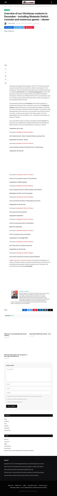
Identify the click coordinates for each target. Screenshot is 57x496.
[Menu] (6, 2)
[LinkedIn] (5, 76)
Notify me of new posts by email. (15, 402)
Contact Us (6, 441)
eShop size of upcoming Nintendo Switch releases (15, 334)
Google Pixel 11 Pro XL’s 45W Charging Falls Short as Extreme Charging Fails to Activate (24, 463)
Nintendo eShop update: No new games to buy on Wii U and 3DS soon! (15, 355)
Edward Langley (11, 23)
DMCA (5, 443)
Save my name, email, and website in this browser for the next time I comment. (25, 396)
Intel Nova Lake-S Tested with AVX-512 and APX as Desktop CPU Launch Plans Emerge (24, 472)
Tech (5, 423)
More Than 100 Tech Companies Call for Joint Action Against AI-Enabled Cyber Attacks (23, 466)
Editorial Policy (7, 446)
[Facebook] (5, 69)
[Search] (51, 2)
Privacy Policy (7, 448)
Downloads (6, 428)
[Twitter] (5, 72)
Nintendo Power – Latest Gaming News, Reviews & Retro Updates (19, 450)
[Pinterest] (5, 79)
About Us (6, 439)
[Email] (5, 83)
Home (5, 419)
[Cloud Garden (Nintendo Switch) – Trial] (41, 325)
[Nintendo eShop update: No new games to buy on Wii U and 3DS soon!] (16, 346)
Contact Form (7, 430)
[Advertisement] (31, 74)
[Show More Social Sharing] (35, 27)
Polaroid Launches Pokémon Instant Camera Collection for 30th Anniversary (21, 475)
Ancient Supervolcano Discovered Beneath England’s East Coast (18, 469)
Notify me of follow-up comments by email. (17, 399)
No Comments (29, 23)
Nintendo (6, 425)
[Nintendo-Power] (28, 2)
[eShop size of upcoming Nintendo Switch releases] (16, 325)
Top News (6, 421)
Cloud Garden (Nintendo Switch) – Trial (40, 334)
